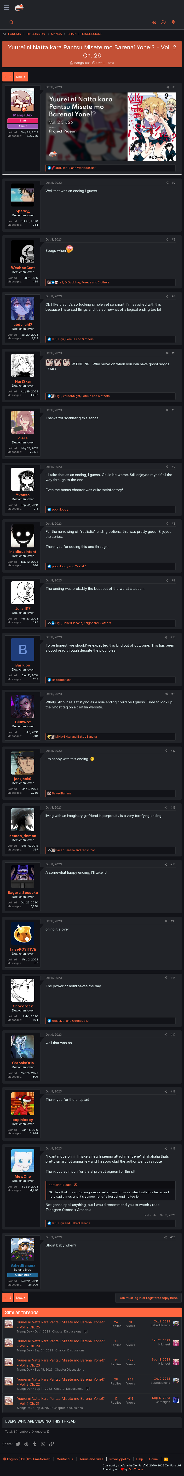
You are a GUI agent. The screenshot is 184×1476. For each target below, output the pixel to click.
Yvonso (23, 495)
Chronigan (163, 1402)
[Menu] (6, 7)
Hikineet (164, 1344)
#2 (174, 182)
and (75, 168)
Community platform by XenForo (142, 1465)
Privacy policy (119, 1459)
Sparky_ (23, 211)
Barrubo (22, 665)
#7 (174, 467)
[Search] (12, 22)
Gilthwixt (23, 722)
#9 (174, 580)
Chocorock (23, 1006)
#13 (173, 807)
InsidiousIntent (22, 551)
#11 (173, 694)
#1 (174, 87)
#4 (174, 296)
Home (153, 1459)
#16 (173, 978)
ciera (23, 438)
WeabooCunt (23, 267)
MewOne (23, 1176)
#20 (173, 1237)
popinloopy (22, 1119)
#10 (173, 637)
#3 (174, 239)
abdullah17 (22, 324)
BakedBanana (160, 1325)
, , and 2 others (84, 282)
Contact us (65, 1459)
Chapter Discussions (66, 1331)
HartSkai (23, 381)
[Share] (168, 87)
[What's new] (173, 22)
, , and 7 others (83, 623)
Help (139, 1459)
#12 (173, 750)
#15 (173, 921)
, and (71, 1223)
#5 (174, 353)
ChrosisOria (23, 1063)
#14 (173, 864)
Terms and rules (91, 1459)
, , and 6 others (73, 339)
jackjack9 (22, 778)
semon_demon (22, 835)
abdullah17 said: (60, 1185)
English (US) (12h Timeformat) (28, 1459)
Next (19, 77)
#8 (174, 523)
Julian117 (23, 608)
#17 (173, 1034)
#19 (173, 1148)
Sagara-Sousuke (23, 892)
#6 (174, 410)
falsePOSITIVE (23, 949)
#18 (173, 1091)
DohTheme (136, 1469)
